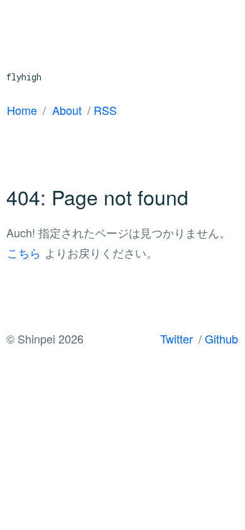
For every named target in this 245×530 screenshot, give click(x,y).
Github (221, 338)
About (67, 110)
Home (22, 110)
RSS (105, 110)
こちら (24, 252)
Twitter (176, 338)
